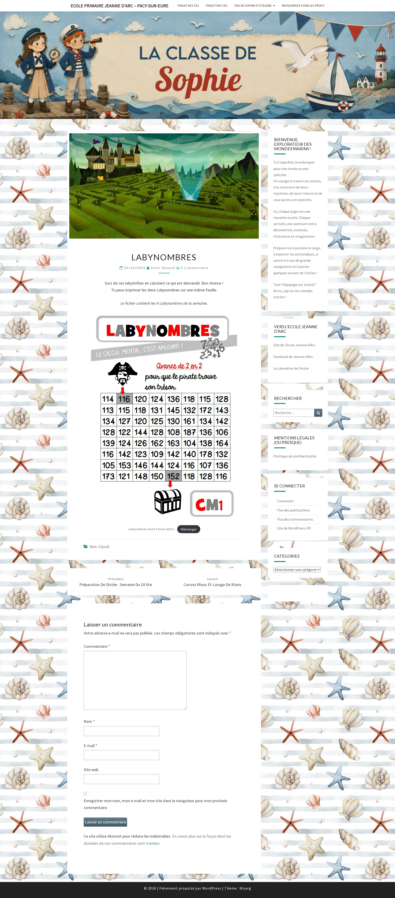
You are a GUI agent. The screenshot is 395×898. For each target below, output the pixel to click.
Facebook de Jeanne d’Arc (293, 356)
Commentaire (97, 646)
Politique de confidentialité (294, 456)
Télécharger (188, 529)
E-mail (90, 745)
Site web (91, 769)
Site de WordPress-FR (294, 528)
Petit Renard (163, 268)
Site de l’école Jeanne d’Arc (294, 345)
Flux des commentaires (295, 519)
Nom (89, 721)
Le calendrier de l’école (291, 368)
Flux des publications (293, 510)
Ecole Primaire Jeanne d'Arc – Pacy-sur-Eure (119, 5)
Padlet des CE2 (216, 5)
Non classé (99, 546)
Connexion (285, 501)
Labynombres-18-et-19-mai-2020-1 (151, 529)
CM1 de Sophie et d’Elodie (253, 5)
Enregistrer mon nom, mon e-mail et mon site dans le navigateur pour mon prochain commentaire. (155, 804)
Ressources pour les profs (303, 5)
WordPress (211, 888)
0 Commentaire (194, 268)
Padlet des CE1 (188, 5)
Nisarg (245, 888)
